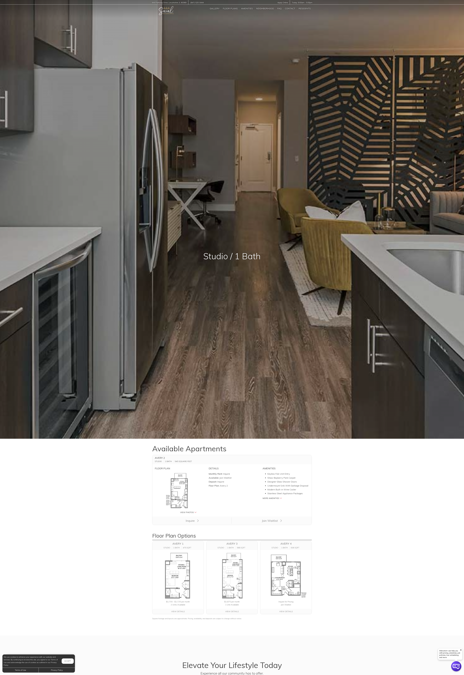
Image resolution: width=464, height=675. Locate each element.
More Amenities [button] (271, 498)
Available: (214, 477)
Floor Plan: (214, 485)
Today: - (302, 2)
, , (169, 2)
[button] (178, 493)
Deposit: (213, 481)
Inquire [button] (190, 520)
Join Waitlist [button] (270, 520)
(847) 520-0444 (197, 2)
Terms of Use (20, 670)
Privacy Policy (57, 670)
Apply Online (282, 2)
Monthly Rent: (215, 473)
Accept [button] (67, 661)
